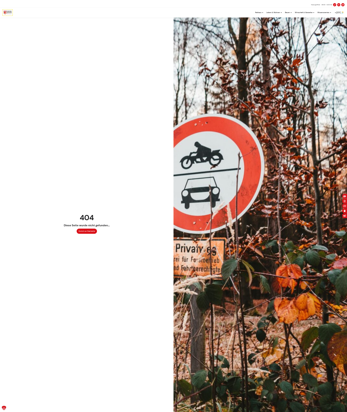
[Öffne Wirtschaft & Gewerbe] (314, 12)
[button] (4, 408)
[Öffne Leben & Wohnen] (281, 12)
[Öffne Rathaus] (263, 12)
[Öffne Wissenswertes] (330, 12)
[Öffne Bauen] (291, 12)
